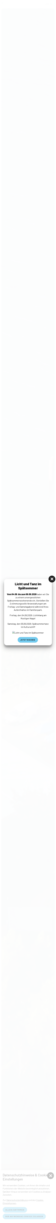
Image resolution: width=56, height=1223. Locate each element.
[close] (52, 579)
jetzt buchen (27, 640)
